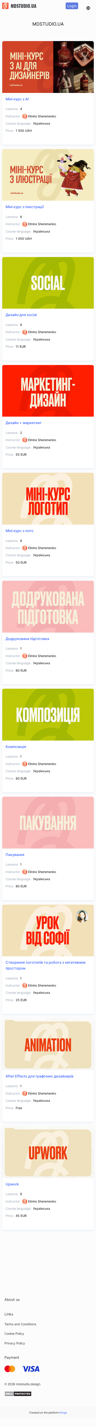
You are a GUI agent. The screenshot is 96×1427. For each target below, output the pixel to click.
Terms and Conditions (20, 1324)
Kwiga (63, 1412)
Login (72, 6)
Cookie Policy (14, 1333)
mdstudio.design (28, 1384)
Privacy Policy (14, 1343)
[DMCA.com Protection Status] (17, 1395)
